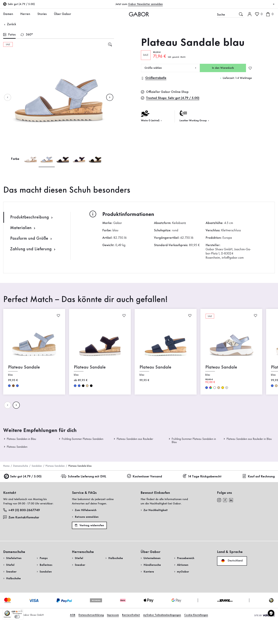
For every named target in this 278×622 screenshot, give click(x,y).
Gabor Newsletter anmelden (145, 4)
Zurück (11, 24)
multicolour (210, 387)
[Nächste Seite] (109, 97)
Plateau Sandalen (17, 447)
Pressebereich (185, 558)
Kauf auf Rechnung (261, 476)
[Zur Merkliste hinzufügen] (250, 68)
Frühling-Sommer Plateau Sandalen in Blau (194, 441)
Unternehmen (152, 558)
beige (87, 385)
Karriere (149, 571)
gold (222, 387)
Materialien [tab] (21, 228)
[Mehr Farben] (226, 387)
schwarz (83, 385)
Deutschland (235, 560)
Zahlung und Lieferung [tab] (31, 249)
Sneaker (11, 571)
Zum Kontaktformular (24, 517)
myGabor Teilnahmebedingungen (162, 615)
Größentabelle (155, 78)
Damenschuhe (20, 466)
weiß (214, 387)
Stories (42, 14)
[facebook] (225, 500)
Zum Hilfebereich (85, 510)
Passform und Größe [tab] (29, 238)
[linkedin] (231, 500)
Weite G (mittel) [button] (150, 121)
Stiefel (10, 565)
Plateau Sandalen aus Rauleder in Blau (249, 439)
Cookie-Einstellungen (196, 615)
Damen (8, 14)
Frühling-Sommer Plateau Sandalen (82, 439)
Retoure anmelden (86, 517)
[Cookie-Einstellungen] (271, 613)
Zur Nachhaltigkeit (156, 510)
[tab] (9, 35)
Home (6, 466)
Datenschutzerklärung (91, 615)
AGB (72, 615)
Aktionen (182, 565)
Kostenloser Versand (147, 476)
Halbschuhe (13, 578)
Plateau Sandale (24, 367)
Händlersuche (152, 565)
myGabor (183, 571)
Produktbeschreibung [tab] (30, 217)
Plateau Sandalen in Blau (21, 439)
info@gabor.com (233, 257)
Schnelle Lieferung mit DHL (87, 476)
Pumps (44, 558)
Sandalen (37, 466)
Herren (25, 14)
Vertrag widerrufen (91, 525)
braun (13, 385)
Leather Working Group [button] (193, 121)
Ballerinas (46, 565)
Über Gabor (62, 14)
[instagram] (219, 500)
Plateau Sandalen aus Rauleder (135, 439)
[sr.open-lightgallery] (110, 44)
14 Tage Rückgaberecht (205, 476)
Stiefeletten (13, 558)
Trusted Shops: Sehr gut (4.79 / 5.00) (172, 98)
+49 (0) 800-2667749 (24, 510)
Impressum (113, 615)
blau (9, 385)
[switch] (17, 616)
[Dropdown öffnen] (15, 14)
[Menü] (21, 611)
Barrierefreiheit (131, 615)
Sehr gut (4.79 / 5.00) (26, 476)
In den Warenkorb (223, 68)
